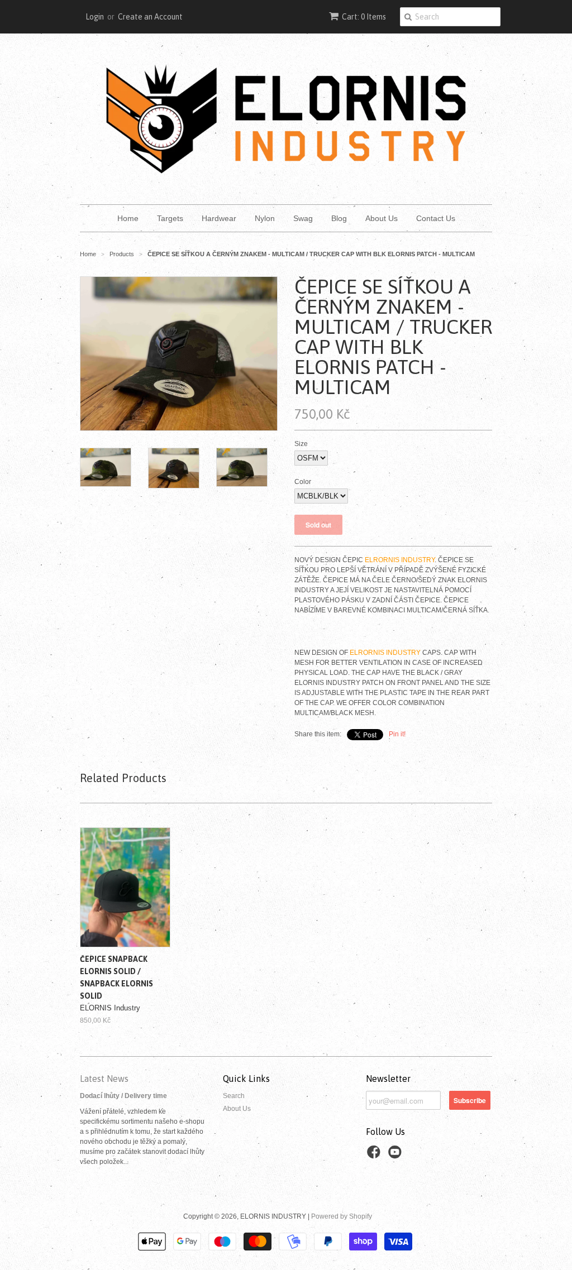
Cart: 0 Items (364, 16)
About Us (381, 218)
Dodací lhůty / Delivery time (123, 1096)
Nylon (265, 218)
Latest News (104, 1078)
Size (301, 444)
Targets (170, 218)
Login (94, 16)
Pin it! (397, 734)
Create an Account (150, 16)
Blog (339, 218)
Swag (303, 218)
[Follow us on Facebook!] (375, 1156)
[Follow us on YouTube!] (396, 1156)
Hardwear (219, 218)
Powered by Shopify (341, 1216)
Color (302, 482)
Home (128, 218)
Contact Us (435, 218)
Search (234, 1096)
